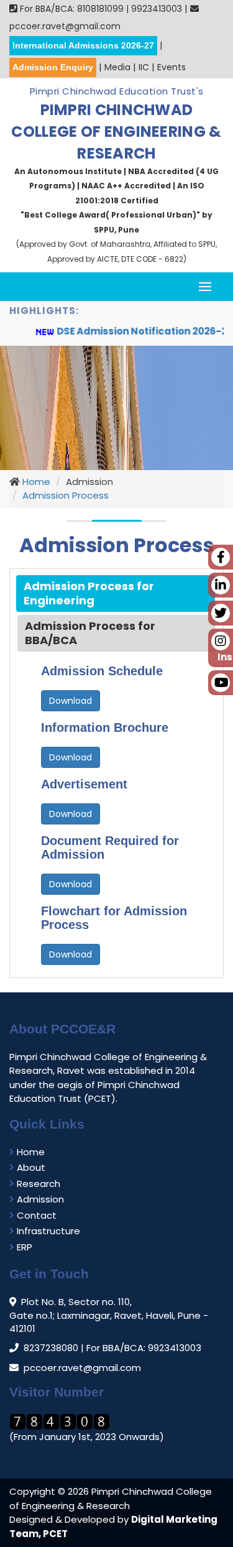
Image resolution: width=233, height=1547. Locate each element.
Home (35, 481)
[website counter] (59, 1421)
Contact (35, 1215)
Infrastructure (47, 1230)
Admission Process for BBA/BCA (90, 633)
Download (70, 701)
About (29, 1167)
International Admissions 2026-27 (83, 45)
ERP (23, 1247)
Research (37, 1183)
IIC (144, 67)
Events (171, 67)
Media (117, 67)
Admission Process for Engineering (89, 593)
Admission (39, 1199)
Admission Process (65, 495)
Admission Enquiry (52, 67)
